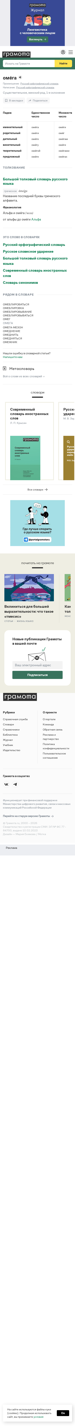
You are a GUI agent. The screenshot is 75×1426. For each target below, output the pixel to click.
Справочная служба (15, 719)
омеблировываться (18, 315)
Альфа (36, 219)
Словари (8, 724)
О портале (49, 719)
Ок (63, 1413)
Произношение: (11, 83)
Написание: (9, 87)
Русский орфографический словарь (34, 245)
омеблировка (13, 308)
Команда (48, 724)
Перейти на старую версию (26, 816)
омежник (10, 342)
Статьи (8, 621)
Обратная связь (52, 729)
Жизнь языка (25, 621)
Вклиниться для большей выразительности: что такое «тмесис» (29, 611)
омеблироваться (16, 304)
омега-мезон (13, 327)
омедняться (12, 338)
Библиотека (10, 734)
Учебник (8, 744)
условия (38, 1416)
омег (6, 319)
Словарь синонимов (20, 282)
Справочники (11, 729)
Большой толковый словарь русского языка (35, 181)
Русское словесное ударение (28, 251)
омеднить (10, 334)
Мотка (42, 834)
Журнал (8, 739)
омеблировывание (17, 311)
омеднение (11, 331)
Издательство (11, 750)
